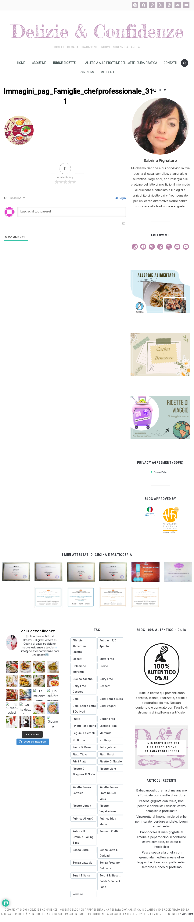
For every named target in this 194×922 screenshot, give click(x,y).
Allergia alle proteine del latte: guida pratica (121, 63)
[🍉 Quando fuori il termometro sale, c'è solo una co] (39, 708)
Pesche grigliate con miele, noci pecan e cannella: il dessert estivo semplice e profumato (161, 806)
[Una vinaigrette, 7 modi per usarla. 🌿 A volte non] (53, 667)
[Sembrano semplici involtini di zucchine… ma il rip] (12, 681)
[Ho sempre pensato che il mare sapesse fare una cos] (53, 694)
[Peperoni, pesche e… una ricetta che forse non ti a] (39, 722)
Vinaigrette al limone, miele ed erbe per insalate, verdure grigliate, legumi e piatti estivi (161, 821)
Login (122, 198)
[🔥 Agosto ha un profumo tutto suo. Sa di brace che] (25, 694)
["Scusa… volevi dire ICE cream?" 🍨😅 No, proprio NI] (12, 708)
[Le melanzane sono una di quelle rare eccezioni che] (39, 694)
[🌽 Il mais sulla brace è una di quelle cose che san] (25, 681)
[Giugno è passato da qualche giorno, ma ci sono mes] (53, 722)
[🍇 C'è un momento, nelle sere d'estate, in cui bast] (12, 694)
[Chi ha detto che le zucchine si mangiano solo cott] (25, 708)
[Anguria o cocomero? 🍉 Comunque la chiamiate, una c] (12, 722)
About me (39, 63)
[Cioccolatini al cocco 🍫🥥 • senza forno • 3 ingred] (25, 722)
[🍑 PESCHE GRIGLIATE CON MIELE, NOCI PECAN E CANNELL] (25, 667)
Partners (87, 72)
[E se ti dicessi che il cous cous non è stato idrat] (53, 708)
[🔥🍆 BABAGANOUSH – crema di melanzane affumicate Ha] (12, 667)
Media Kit (107, 72)
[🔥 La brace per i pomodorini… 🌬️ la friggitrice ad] (53, 681)
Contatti (170, 63)
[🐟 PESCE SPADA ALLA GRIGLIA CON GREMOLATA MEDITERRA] (39, 681)
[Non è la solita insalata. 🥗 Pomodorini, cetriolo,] (39, 667)
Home (21, 63)
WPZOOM (187, 914)
